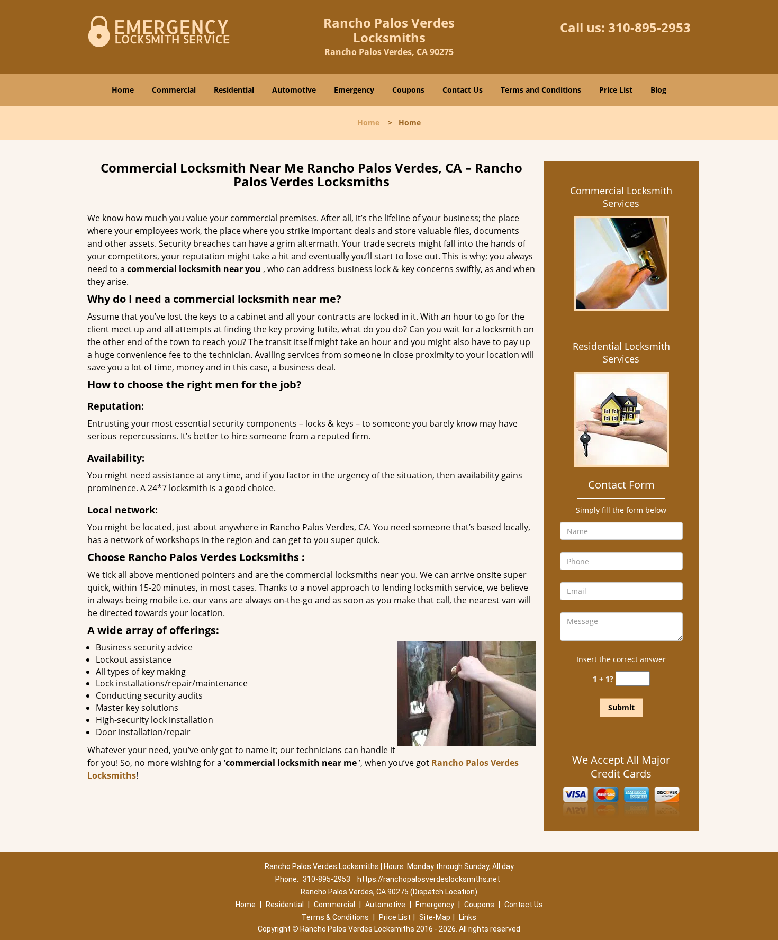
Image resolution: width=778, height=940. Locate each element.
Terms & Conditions (335, 917)
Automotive (294, 90)
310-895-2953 (649, 27)
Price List (615, 90)
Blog (658, 90)
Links (467, 917)
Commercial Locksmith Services (621, 197)
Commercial (174, 90)
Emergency (354, 90)
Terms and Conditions (541, 90)
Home (123, 90)
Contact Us (462, 90)
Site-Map (434, 917)
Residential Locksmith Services (621, 352)
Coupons (408, 90)
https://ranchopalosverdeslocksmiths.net (428, 879)
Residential (234, 90)
